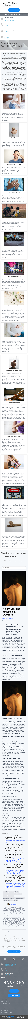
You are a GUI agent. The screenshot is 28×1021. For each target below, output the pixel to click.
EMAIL (9, 31)
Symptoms (22, 560)
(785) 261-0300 (7, 25)
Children (6, 560)
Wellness (9, 564)
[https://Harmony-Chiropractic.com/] (9, 4)
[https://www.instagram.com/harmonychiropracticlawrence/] (23, 959)
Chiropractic (5, 618)
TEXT (6, 31)
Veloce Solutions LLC (12, 1016)
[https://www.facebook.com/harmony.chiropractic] (5, 959)
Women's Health (17, 564)
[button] (26, 4)
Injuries (11, 560)
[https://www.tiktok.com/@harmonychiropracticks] (14, 959)
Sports (16, 560)
